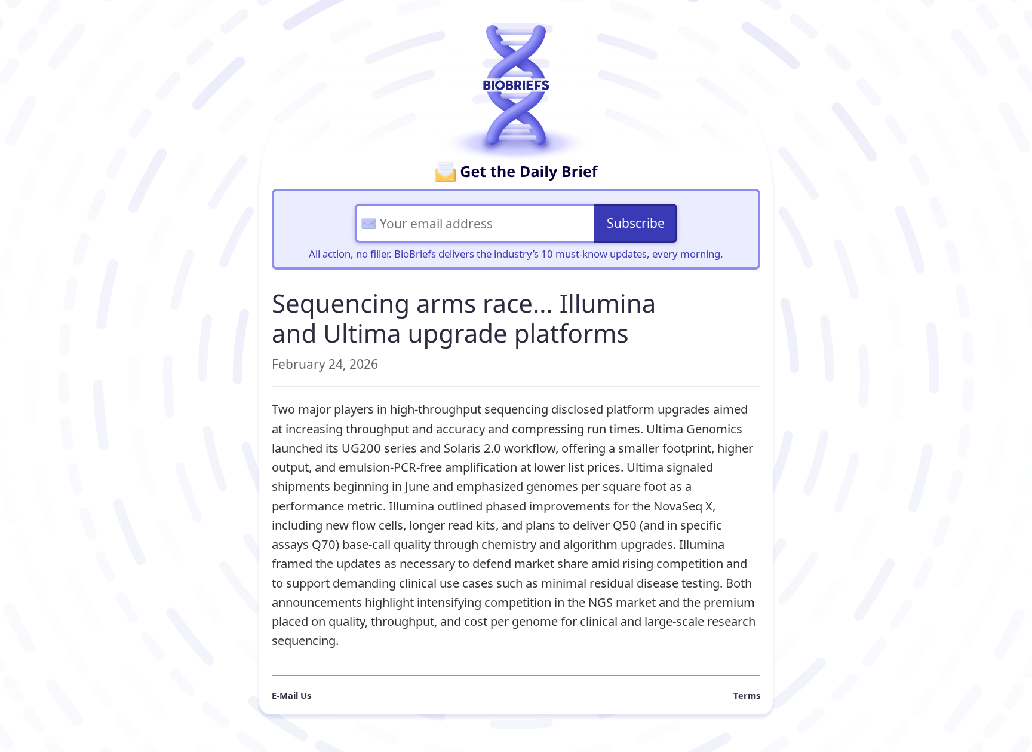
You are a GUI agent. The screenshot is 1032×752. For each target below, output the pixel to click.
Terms (746, 695)
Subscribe (636, 223)
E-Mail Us (291, 695)
